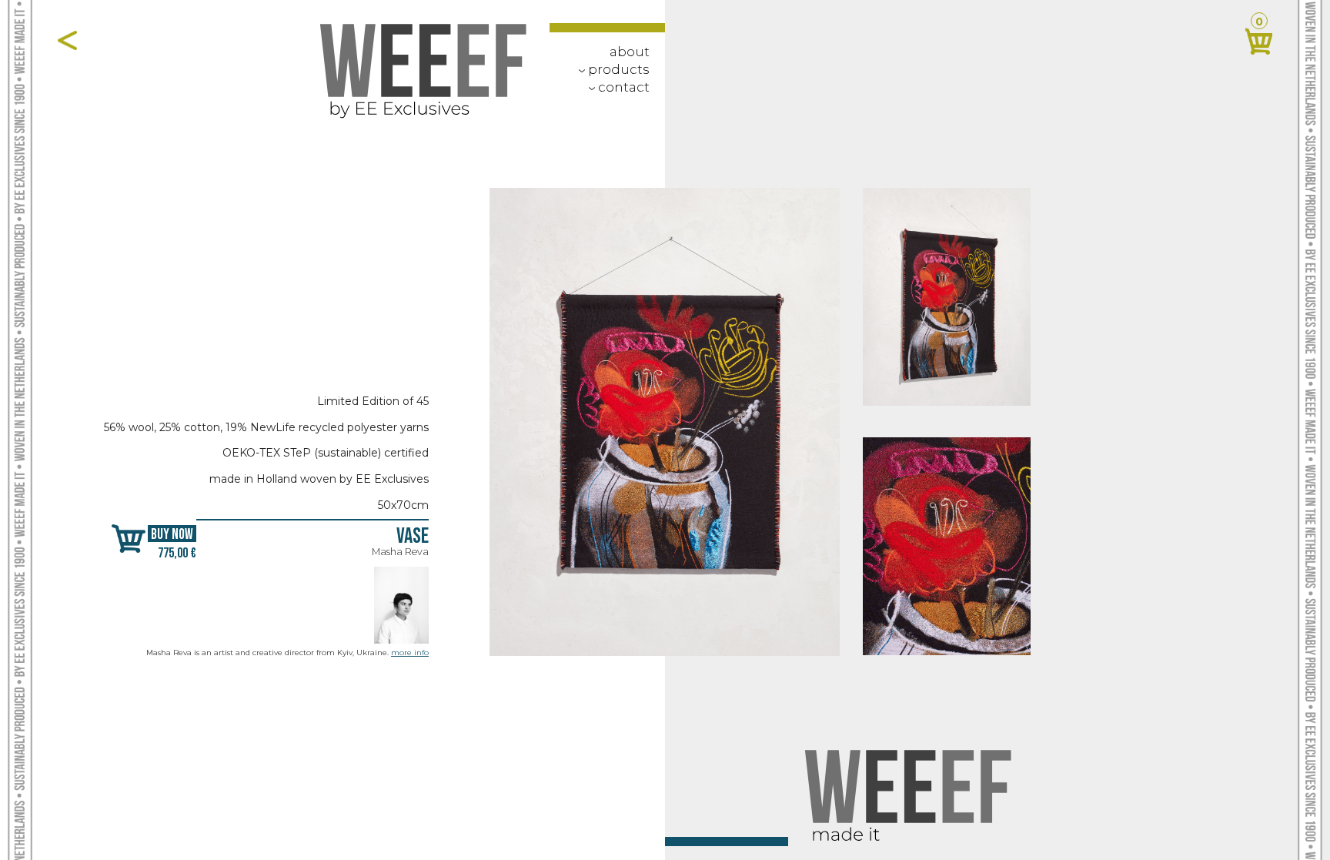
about (630, 51)
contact (616, 87)
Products (611, 69)
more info (410, 652)
